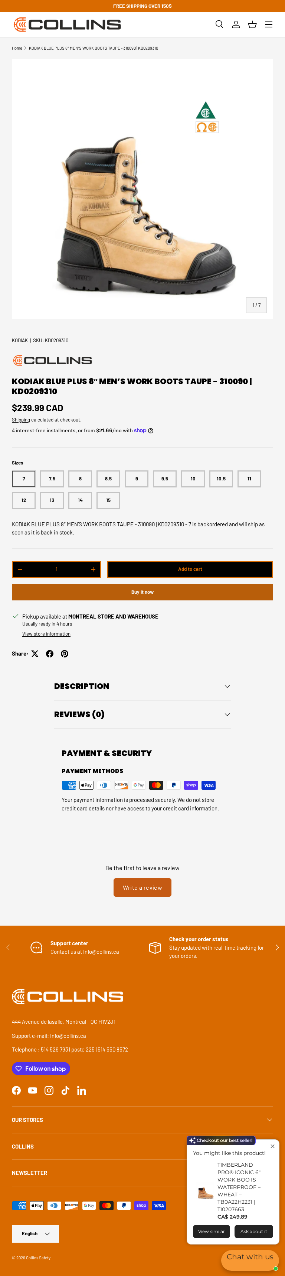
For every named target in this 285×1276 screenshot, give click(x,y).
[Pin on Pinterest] (64, 653)
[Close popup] (272, 1146)
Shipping (21, 420)
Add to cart (190, 569)
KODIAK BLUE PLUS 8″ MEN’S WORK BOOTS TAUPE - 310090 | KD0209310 (93, 48)
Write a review (143, 887)
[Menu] (269, 24)
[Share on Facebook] (49, 653)
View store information (46, 634)
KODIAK (20, 340)
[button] (252, 24)
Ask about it (253, 1231)
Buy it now (142, 592)
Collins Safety (38, 1257)
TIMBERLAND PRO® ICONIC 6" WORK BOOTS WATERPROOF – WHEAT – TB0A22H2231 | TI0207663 (239, 1187)
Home (17, 48)
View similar (211, 1231)
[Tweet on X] (34, 653)
